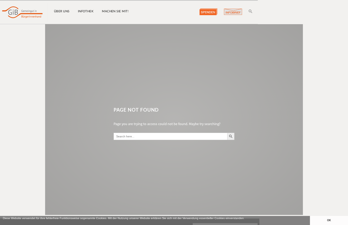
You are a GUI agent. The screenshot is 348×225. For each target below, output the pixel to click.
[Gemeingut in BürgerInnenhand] (22, 12)
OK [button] (329, 220)
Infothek (86, 11)
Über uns (61, 11)
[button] (3, 223)
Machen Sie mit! (115, 11)
